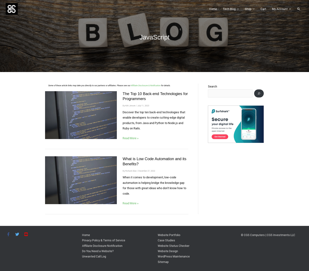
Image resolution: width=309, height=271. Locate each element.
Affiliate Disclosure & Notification (146, 85)
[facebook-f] (10, 234)
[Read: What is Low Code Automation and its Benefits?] (81, 180)
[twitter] (19, 234)
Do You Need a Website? (98, 251)
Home (213, 9)
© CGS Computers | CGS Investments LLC (268, 235)
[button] (298, 9)
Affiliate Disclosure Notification (102, 245)
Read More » (130, 138)
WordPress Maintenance (174, 256)
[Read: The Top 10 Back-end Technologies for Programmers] (81, 114)
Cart (263, 9)
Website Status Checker (173, 245)
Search (212, 86)
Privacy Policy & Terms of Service (103, 240)
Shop (248, 9)
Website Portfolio (169, 235)
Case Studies (166, 240)
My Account (280, 9)
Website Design (168, 251)
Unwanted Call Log (94, 256)
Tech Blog (229, 9)
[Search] (259, 93)
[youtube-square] (26, 234)
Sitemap (163, 262)
